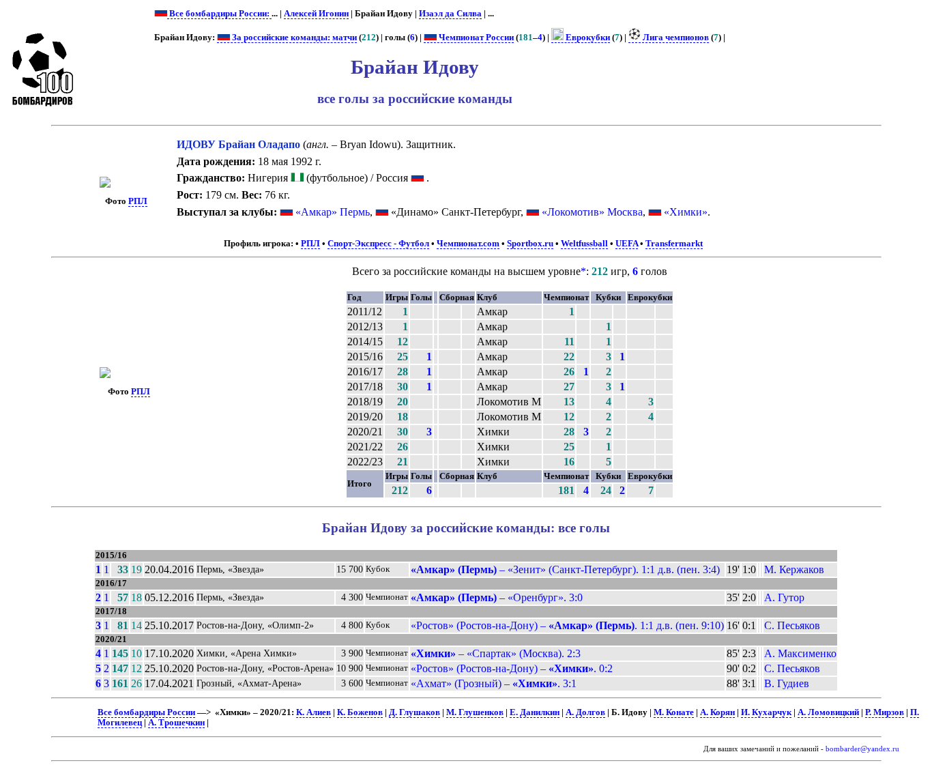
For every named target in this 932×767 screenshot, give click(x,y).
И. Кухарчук (766, 712)
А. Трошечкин (176, 722)
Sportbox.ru (530, 243)
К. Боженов (360, 712)
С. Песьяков (792, 625)
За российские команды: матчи (293, 37)
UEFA (626, 243)
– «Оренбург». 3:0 (497, 597)
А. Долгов (585, 712)
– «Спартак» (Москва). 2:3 (496, 653)
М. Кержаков (794, 569)
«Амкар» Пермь (332, 212)
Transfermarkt (674, 243)
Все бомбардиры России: (219, 13)
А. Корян (717, 712)
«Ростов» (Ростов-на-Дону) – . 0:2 (512, 668)
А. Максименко (800, 653)
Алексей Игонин (316, 13)
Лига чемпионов (675, 37)
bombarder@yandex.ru (862, 749)
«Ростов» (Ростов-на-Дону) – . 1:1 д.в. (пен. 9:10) (567, 625)
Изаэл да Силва (450, 13)
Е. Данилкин (534, 712)
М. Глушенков (475, 712)
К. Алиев (313, 712)
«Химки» (686, 212)
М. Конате (674, 712)
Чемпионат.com (468, 243)
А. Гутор (784, 597)
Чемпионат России (475, 37)
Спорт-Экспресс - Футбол (378, 243)
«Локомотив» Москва (592, 212)
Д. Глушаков (414, 712)
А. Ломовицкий (828, 712)
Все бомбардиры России (146, 712)
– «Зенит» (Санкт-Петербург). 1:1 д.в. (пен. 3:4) (565, 569)
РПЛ (137, 201)
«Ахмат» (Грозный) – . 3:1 (494, 683)
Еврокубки (587, 37)
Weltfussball (584, 243)
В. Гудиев (786, 683)
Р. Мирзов (884, 712)
